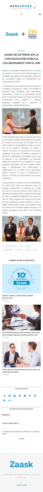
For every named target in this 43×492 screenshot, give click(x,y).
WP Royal (22, 477)
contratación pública (10, 246)
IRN (21, 246)
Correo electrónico (10, 423)
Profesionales (8, 250)
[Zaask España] (21, 464)
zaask (34, 250)
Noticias (21, 51)
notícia (27, 246)
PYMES (27, 250)
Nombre (6, 415)
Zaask (17, 94)
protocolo (19, 250)
